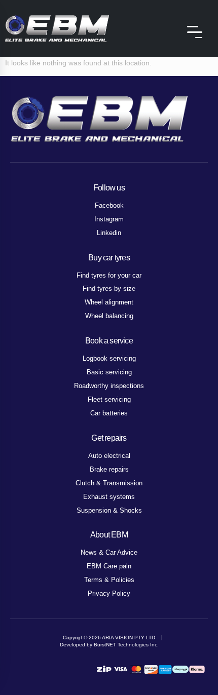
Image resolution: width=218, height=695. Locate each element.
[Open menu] (194, 32)
